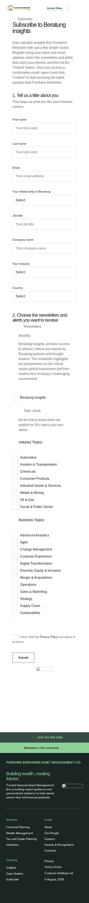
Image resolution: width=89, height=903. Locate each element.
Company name (22, 239)
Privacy (49, 861)
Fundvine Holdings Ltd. (59, 873)
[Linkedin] (30, 892)
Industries (12, 844)
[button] (78, 8)
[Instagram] (58, 892)
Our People (51, 833)
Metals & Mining (32, 492)
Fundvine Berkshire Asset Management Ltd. (43, 762)
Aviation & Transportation (38, 464)
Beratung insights (33, 397)
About (48, 827)
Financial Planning (17, 827)
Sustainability (30, 613)
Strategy (26, 598)
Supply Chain (30, 606)
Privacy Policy (49, 636)
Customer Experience (36, 556)
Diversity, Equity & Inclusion (40, 570)
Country (17, 287)
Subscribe (12, 879)
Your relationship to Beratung (31, 191)
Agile (24, 542)
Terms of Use (52, 867)
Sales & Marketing (33, 591)
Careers (49, 839)
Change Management (36, 549)
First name (19, 119)
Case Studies (14, 873)
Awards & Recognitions (59, 844)
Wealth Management (19, 833)
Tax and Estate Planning (21, 839)
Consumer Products (34, 478)
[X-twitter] (40, 892)
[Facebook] (49, 892)
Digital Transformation (36, 563)
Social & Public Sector (36, 507)
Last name (19, 143)
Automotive (28, 457)
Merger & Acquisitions (36, 577)
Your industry (21, 263)
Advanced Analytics (34, 535)
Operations (28, 584)
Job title (17, 215)
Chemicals (28, 471)
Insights (11, 867)
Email (16, 167)
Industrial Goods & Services (40, 485)
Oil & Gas (27, 500)
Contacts (50, 850)
